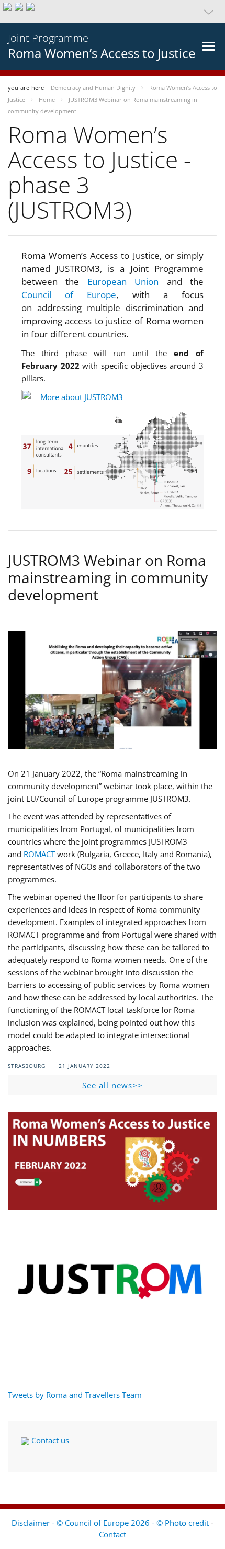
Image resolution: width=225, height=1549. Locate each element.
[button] (112, 11)
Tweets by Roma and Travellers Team (75, 1394)
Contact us (49, 1440)
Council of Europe (68, 295)
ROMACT (39, 854)
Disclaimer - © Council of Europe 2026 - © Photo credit (111, 1523)
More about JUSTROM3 (81, 397)
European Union (127, 282)
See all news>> (112, 1085)
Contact (112, 1534)
